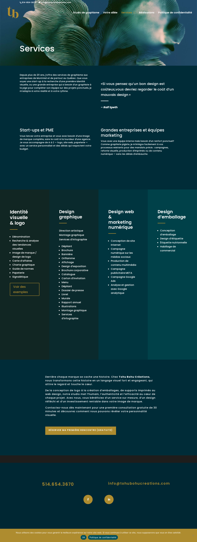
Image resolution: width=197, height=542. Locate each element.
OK (83, 537)
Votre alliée (110, 13)
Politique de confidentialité (175, 13)
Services (126, 13)
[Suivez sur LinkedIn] (109, 499)
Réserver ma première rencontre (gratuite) (81, 430)
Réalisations (146, 13)
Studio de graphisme (86, 13)
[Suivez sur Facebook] (88, 499)
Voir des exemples (20, 289)
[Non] (193, 535)
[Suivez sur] (98, 499)
